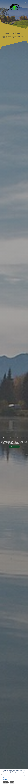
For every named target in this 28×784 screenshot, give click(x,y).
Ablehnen (12, 782)
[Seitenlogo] (14, 7)
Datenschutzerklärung (7, 777)
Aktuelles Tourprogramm (14, 446)
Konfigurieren (5, 779)
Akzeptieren (6, 782)
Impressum (15, 777)
